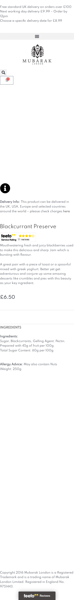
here (66, 211)
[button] (37, 36)
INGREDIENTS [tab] (10, 327)
